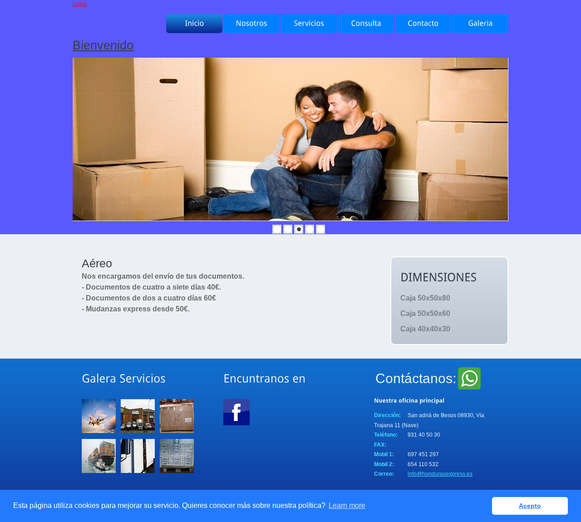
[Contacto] (423, 23)
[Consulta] (366, 23)
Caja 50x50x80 (425, 298)
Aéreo (97, 263)
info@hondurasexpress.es (440, 474)
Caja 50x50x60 (425, 313)
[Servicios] (309, 23)
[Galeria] (480, 23)
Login (80, 4)
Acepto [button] (530, 505)
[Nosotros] (251, 23)
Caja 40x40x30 (425, 329)
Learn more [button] (347, 505)
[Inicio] (194, 23)
